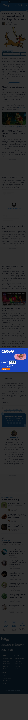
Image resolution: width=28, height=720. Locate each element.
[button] (26, 350)
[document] (14, 360)
